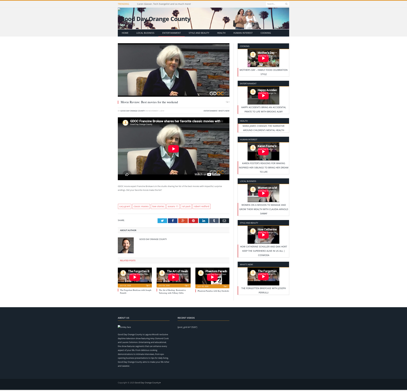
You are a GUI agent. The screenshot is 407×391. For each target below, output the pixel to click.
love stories (154, 206)
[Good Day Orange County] (154, 18)
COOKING (266, 32)
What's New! (223, 111)
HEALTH (221, 32)
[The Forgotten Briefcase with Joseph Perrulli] (135, 276)
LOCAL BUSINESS (145, 32)
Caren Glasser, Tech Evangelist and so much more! (164, 4)
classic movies (138, 206)
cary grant (124, 206)
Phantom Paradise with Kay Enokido (213, 290)
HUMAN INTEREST (243, 32)
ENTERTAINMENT (171, 32)
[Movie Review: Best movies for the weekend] (173, 70)
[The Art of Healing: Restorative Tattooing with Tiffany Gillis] (174, 276)
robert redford (194, 206)
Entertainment (210, 111)
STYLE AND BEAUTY (199, 32)
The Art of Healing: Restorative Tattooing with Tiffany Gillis (172, 291)
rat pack (180, 206)
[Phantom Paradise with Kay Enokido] (212, 277)
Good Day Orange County (132, 111)
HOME (125, 32)
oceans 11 (167, 206)
